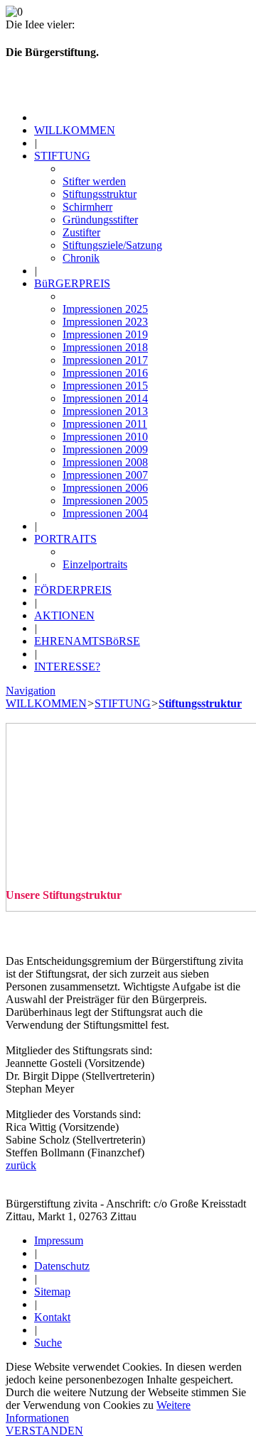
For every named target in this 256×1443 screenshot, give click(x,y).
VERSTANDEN (44, 1431)
